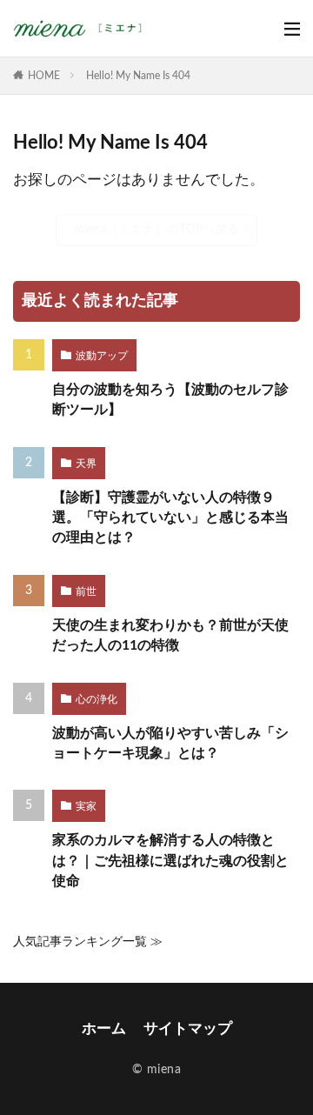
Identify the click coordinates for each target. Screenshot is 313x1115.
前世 (86, 591)
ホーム (104, 1028)
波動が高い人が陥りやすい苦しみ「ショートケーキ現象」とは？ (170, 743)
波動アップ (102, 356)
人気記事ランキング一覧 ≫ (88, 941)
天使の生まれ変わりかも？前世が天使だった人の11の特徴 (170, 635)
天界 (86, 463)
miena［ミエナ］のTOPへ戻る (156, 229)
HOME (44, 75)
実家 (86, 806)
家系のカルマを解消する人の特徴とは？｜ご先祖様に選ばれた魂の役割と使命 (170, 860)
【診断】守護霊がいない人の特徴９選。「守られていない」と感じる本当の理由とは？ (170, 518)
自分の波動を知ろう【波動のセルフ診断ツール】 (170, 400)
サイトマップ (187, 1028)
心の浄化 (96, 699)
